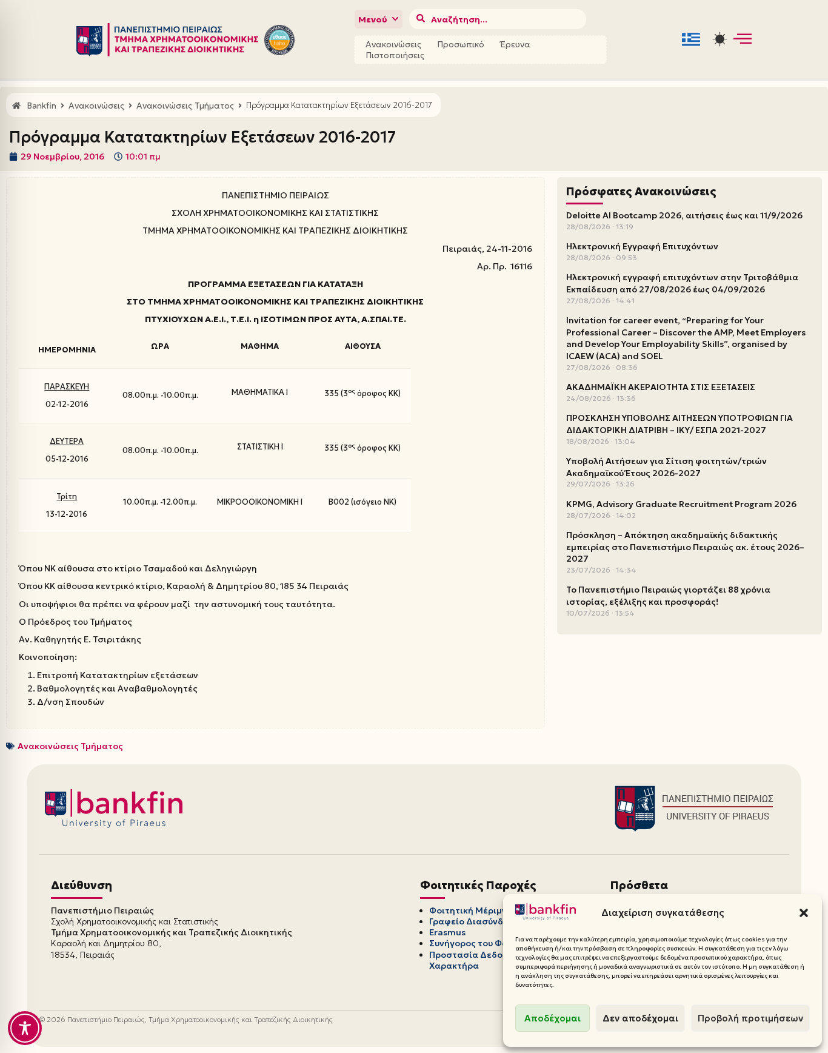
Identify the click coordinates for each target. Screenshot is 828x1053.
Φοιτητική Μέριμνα (471, 910)
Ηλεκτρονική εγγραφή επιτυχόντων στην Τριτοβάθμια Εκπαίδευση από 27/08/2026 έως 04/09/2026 (682, 283)
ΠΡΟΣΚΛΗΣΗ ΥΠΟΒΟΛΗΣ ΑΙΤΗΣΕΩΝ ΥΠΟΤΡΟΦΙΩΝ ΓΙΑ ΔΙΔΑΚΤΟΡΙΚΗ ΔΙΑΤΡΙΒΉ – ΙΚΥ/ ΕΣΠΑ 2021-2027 (679, 424)
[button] (804, 913)
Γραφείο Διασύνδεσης (476, 921)
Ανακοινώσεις (393, 44)
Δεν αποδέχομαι (640, 1018)
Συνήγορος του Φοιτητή (480, 943)
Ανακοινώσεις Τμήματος (70, 746)
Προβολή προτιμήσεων (750, 1018)
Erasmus (447, 932)
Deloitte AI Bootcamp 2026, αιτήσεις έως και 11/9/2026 (684, 215)
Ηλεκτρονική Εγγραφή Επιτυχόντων (642, 246)
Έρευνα (515, 44)
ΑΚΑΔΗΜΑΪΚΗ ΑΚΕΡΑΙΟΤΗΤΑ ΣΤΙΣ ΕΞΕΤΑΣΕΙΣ (660, 387)
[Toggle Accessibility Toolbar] (25, 1028)
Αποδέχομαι (552, 1018)
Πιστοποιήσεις (395, 55)
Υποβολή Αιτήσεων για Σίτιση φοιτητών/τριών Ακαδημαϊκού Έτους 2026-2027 (666, 467)
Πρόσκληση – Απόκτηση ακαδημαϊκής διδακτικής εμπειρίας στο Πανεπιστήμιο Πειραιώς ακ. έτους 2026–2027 (685, 547)
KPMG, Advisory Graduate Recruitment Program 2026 (681, 504)
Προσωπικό (460, 44)
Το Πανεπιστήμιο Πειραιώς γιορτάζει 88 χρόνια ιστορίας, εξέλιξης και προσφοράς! (668, 595)
